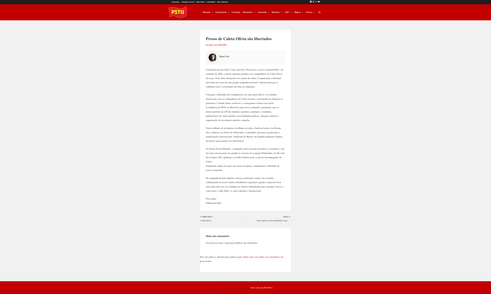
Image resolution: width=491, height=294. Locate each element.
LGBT (287, 12)
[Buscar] (319, 12)
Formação (236, 12)
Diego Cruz (224, 56)
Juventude (262, 12)
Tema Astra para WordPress (261, 287)
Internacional (221, 12)
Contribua (211, 2)
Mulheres (276, 12)
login (227, 242)
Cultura (309, 12)
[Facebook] (311, 2)
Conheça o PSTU (188, 2)
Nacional (206, 12)
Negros (297, 12)
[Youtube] (319, 2)
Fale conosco (222, 2)
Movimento (247, 12)
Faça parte (200, 2)
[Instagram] (313, 2)
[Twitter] (316, 2)
